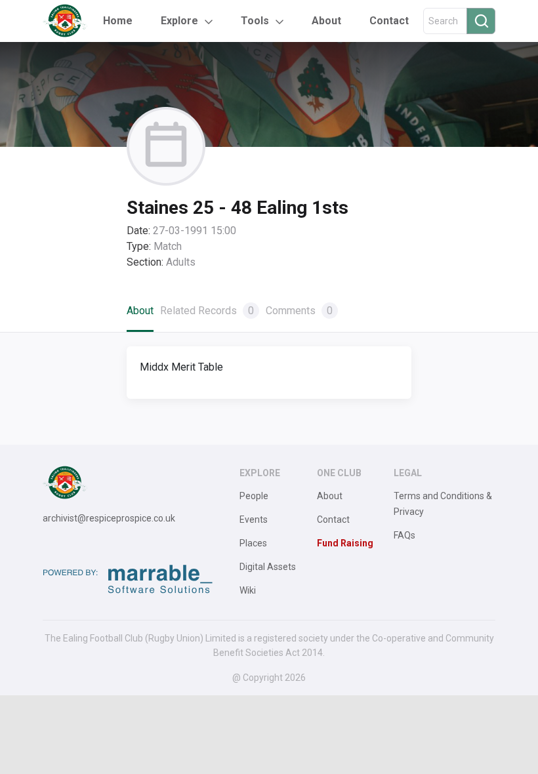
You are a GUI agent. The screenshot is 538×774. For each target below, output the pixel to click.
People (253, 496)
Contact (389, 20)
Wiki (247, 590)
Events (253, 519)
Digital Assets (267, 566)
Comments (299, 310)
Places (253, 543)
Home (118, 20)
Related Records (207, 310)
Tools (255, 20)
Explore (179, 20)
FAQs (404, 535)
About (326, 20)
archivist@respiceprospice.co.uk (109, 518)
